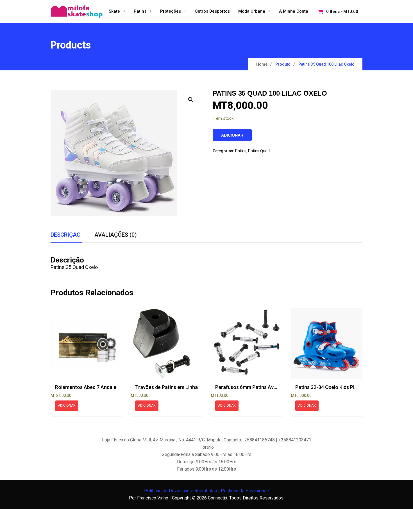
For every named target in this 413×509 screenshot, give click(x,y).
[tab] (65, 235)
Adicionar (232, 135)
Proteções (170, 11)
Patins (140, 11)
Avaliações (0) (115, 234)
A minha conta (293, 11)
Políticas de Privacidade (245, 490)
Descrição (66, 234)
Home (261, 64)
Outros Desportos (212, 11)
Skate (114, 11)
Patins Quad (259, 151)
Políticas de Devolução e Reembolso (180, 490)
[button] (191, 100)
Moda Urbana (251, 11)
